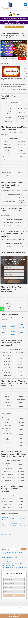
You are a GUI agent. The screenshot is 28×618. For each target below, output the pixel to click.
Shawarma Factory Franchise (21, 326)
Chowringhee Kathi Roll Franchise (5, 519)
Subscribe (22, 58)
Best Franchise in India (6, 534)
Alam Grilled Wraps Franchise (13, 333)
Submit (14, 281)
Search (3, 547)
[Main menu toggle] (25, 4)
